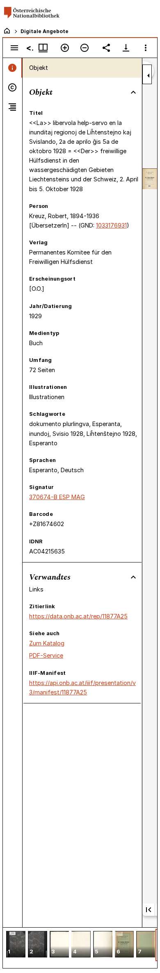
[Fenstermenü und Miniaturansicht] (43, 48)
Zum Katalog (46, 643)
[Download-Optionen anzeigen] (126, 48)
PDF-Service (46, 655)
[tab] (12, 68)
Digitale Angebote (45, 31)
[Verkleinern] (84, 48)
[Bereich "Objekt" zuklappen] (133, 92)
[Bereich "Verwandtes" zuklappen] (133, 577)
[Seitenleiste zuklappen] (148, 75)
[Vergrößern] (65, 48)
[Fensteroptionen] (145, 48)
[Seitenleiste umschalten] (14, 48)
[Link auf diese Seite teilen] (106, 48)
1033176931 (111, 225)
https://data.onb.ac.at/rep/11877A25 (78, 616)
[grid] (80, 947)
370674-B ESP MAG (57, 496)
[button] (15, 945)
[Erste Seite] (148, 910)
